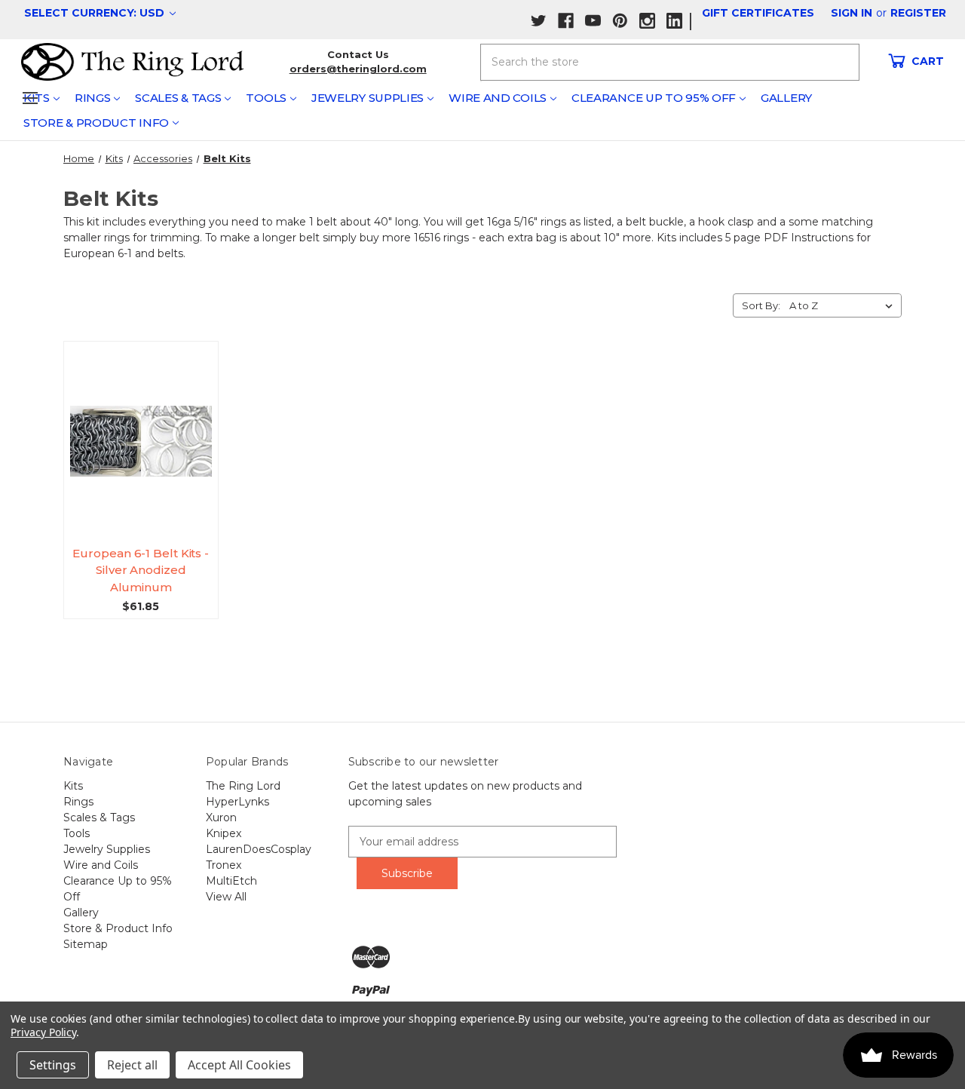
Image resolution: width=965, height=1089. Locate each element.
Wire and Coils (498, 97)
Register (918, 13)
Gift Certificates (758, 13)
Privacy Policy (43, 1032)
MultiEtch (231, 881)
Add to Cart (147, 455)
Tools (266, 97)
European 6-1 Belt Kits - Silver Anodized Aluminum (140, 570)
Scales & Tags (178, 97)
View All (226, 896)
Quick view (146, 427)
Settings (52, 1065)
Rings (93, 97)
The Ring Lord (243, 786)
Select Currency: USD (95, 13)
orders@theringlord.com (358, 69)
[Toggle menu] (30, 97)
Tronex (223, 865)
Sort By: (761, 305)
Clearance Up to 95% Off (653, 97)
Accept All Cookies (239, 1065)
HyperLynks (237, 801)
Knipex (223, 833)
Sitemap (85, 944)
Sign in (851, 13)
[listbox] (844, 305)
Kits (73, 786)
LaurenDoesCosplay (258, 849)
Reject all (132, 1065)
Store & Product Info (96, 122)
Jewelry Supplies (367, 97)
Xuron (221, 817)
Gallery (786, 97)
